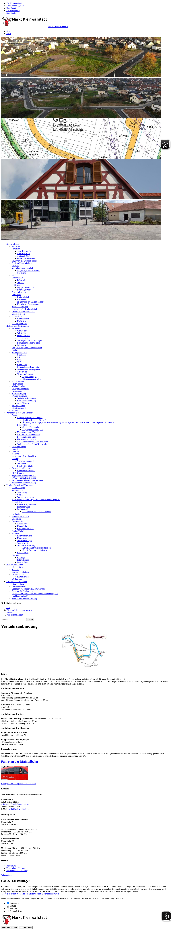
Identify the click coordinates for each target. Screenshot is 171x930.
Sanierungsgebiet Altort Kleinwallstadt (33, 444)
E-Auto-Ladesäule (25, 466)
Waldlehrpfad (22, 552)
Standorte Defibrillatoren (22, 591)
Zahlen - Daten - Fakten (22, 263)
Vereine (20, 495)
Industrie (15, 454)
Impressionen (17, 316)
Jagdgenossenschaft (25, 287)
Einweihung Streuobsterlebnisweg (36, 548)
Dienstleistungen (19, 446)
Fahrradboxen (23, 560)
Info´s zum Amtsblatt (26, 258)
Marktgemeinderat (19, 352)
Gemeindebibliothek (20, 572)
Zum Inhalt (11, 8)
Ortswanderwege (24, 540)
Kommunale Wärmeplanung (24, 483)
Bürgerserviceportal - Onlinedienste (27, 347)
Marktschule (17, 579)
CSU (19, 357)
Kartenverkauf (23, 577)
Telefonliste (22, 333)
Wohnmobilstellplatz (20, 516)
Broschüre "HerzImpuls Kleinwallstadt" (28, 589)
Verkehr (15, 458)
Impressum (11, 866)
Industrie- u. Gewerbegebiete (24, 456)
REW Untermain (19, 473)
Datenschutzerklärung (15, 868)
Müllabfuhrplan (18, 386)
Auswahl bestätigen (9, 928)
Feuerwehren (17, 384)
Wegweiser (21, 331)
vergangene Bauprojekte (32, 429)
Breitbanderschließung (21, 468)
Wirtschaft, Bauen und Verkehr (19, 413)
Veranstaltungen (18, 487)
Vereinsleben (17, 490)
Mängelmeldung (19, 408)
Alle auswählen (26, 928)
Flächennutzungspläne (26, 439)
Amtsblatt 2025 (23, 256)
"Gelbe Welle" (18, 531)
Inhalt (8, 33)
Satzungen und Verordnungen (29, 340)
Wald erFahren (23, 562)
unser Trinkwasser (24, 403)
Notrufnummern (18, 405)
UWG (19, 360)
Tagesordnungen (29, 376)
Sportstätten (17, 502)
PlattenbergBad (23, 507)
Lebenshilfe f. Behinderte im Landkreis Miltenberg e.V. (35, 593)
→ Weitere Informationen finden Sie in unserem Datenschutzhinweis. (30, 894)
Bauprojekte (22, 425)
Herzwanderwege (24, 536)
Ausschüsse (22, 372)
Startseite (10, 31)
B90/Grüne (22, 364)
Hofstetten (21, 299)
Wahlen (15, 410)
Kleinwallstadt (12, 244)
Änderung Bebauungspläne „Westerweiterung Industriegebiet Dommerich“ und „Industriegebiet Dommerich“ (68, 422)
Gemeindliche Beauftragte (28, 367)
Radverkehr (17, 555)
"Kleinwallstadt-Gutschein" (23, 311)
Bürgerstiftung (18, 584)
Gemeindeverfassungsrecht (28, 369)
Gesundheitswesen (20, 586)
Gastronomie (17, 521)
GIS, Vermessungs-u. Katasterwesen (32, 442)
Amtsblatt (16, 249)
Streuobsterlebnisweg (26, 545)
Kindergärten (17, 567)
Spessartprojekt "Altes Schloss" (30, 302)
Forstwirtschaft (18, 381)
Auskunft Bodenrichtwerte (28, 434)
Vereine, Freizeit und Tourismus (19, 485)
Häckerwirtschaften (25, 528)
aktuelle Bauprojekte (31, 427)
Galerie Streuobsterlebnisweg (34, 550)
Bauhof (15, 350)
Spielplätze (16, 519)
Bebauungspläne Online (27, 437)
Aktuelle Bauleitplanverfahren (29, 417)
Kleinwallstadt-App (20, 306)
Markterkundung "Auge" (27, 432)
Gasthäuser (21, 524)
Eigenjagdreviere (24, 290)
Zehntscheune (18, 574)
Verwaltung (17, 328)
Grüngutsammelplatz (20, 388)
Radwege (21, 557)
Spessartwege (23, 543)
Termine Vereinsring (25, 497)
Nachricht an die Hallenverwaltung (37, 511)
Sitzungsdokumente (25, 374)
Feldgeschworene (19, 292)
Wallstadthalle (23, 509)
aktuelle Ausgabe (24, 251)
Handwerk (16, 451)
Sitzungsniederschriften (32, 379)
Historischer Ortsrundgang (28, 304)
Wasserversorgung (19, 396)
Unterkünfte (22, 526)
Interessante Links (19, 323)
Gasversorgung (18, 391)
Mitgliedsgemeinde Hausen (28, 270)
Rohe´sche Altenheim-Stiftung (24, 598)
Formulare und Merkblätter (28, 343)
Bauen (14, 415)
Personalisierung (17, 911)
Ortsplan (15, 265)
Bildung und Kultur (14, 565)
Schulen (15, 569)
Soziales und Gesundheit (16, 581)
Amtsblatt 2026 (23, 253)
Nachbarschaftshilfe (20, 596)
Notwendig (14, 903)
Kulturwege (22, 538)
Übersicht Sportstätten (26, 504)
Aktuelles (16, 246)
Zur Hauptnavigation (15, 3)
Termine (20, 282)
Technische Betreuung (26, 398)
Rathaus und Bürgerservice (17, 326)
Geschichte (21, 273)
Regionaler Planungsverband (24, 475)
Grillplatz (16, 514)
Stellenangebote (18, 314)
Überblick (21, 355)
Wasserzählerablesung (26, 401)
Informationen (23, 280)
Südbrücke (21, 463)
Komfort (13, 908)
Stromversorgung (19, 393)
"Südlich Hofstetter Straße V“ (35, 420)
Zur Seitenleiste (13, 10)
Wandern (15, 533)
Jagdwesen (16, 285)
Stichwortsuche (23, 335)
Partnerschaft (17, 278)
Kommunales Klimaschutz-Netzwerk (27, 480)
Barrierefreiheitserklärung (17, 870)
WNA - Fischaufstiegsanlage (24, 478)
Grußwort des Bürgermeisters (24, 261)
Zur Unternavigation (15, 6)
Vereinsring (22, 492)
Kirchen (15, 275)
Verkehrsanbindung (25, 461)
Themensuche (23, 338)
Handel (15, 449)
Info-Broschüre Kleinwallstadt (24, 309)
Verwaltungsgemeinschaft (22, 268)
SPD (19, 362)
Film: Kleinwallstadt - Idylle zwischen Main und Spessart (36, 499)
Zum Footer (11, 13)
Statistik (13, 906)
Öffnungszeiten (23, 345)
